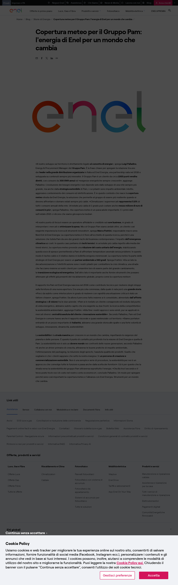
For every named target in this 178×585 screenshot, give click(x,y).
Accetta (154, 575)
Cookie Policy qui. (130, 563)
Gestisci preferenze (117, 575)
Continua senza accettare (25, 532)
